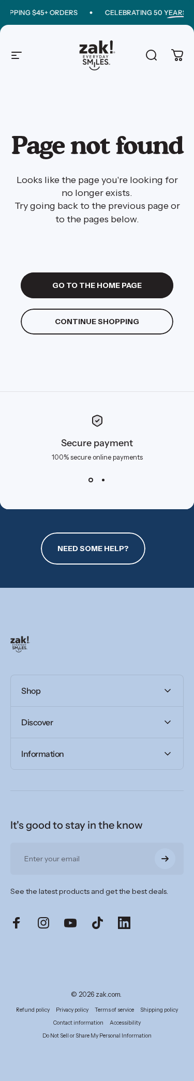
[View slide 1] (91, 480)
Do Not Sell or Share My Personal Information (97, 1035)
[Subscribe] (165, 858)
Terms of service (114, 1010)
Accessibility (125, 1022)
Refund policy (33, 1010)
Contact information (78, 1022)
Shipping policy (159, 1010)
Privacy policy (72, 1010)
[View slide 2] (103, 480)
